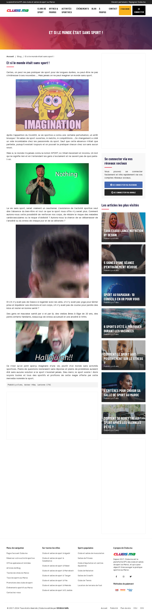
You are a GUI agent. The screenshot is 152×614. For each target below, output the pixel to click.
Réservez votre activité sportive (21, 558)
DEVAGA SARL (63, 608)
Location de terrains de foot (90, 585)
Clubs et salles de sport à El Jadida (57, 590)
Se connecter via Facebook (124, 185)
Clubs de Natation (85, 571)
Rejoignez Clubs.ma (137, 2)
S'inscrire (125, 9)
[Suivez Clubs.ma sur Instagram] (123, 576)
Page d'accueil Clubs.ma (17, 553)
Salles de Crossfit (85, 575)
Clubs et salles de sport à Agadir (56, 553)
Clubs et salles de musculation (91, 553)
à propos (102, 10)
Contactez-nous (14, 592)
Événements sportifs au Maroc (20, 587)
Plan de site (126, 608)
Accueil (104, 608)
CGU (135, 608)
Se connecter (139, 10)
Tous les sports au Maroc (17, 578)
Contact (113, 8)
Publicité (114, 608)
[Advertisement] (52, 416)
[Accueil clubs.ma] (18, 10)
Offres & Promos (53, 10)
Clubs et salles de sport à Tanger (56, 575)
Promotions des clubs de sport (20, 583)
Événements (82, 8)
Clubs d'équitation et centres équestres (90, 564)
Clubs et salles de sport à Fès (54, 580)
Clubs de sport (41, 10)
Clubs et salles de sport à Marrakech (58, 571)
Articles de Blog (13, 568)
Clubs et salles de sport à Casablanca (53, 559)
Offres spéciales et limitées (19, 563)
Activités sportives (67, 10)
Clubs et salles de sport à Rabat (56, 566)
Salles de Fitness (85, 558)
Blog (94, 8)
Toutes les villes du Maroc (18, 573)
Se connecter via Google (124, 192)
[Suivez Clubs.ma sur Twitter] (131, 576)
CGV (142, 608)
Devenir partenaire (119, 2)
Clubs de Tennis (84, 580)
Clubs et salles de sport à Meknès (56, 585)
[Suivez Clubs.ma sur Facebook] (116, 576)
